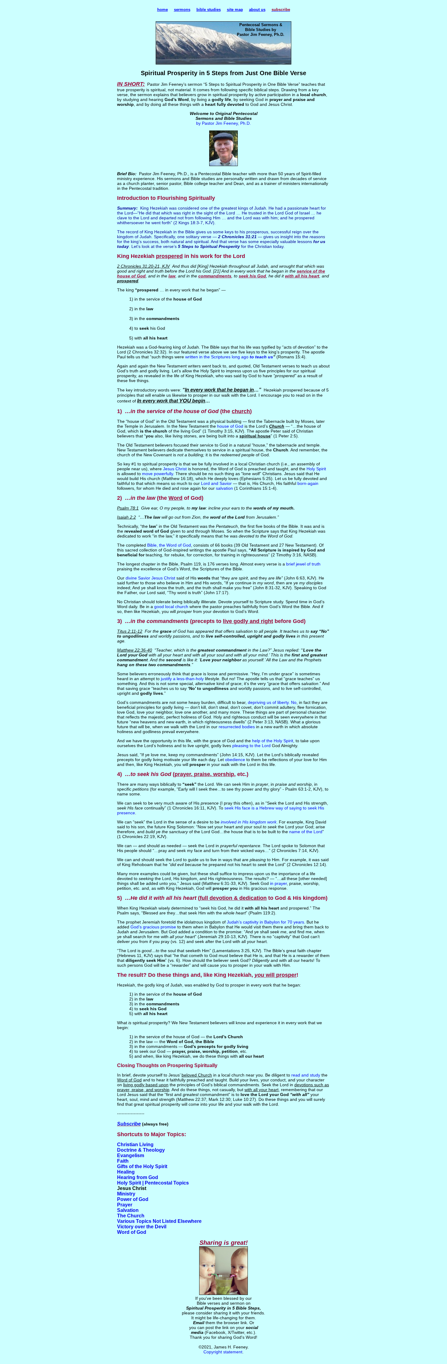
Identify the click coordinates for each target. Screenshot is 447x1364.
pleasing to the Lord (251, 745)
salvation (224, 488)
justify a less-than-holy (182, 678)
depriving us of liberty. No (272, 702)
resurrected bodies (237, 726)
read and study (305, 1075)
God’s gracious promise (153, 926)
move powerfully (157, 473)
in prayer (278, 883)
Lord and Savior (216, 483)
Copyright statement (222, 1351)
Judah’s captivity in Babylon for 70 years (265, 922)
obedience (235, 759)
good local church (171, 606)
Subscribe (129, 1123)
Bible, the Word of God (169, 545)
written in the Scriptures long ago (217, 356)
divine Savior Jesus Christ (150, 578)
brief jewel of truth (303, 564)
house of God (230, 426)
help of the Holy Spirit (272, 740)
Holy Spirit (316, 468)
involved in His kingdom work (248, 821)
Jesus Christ (175, 468)
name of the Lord (305, 831)
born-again (307, 483)
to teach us (261, 356)
